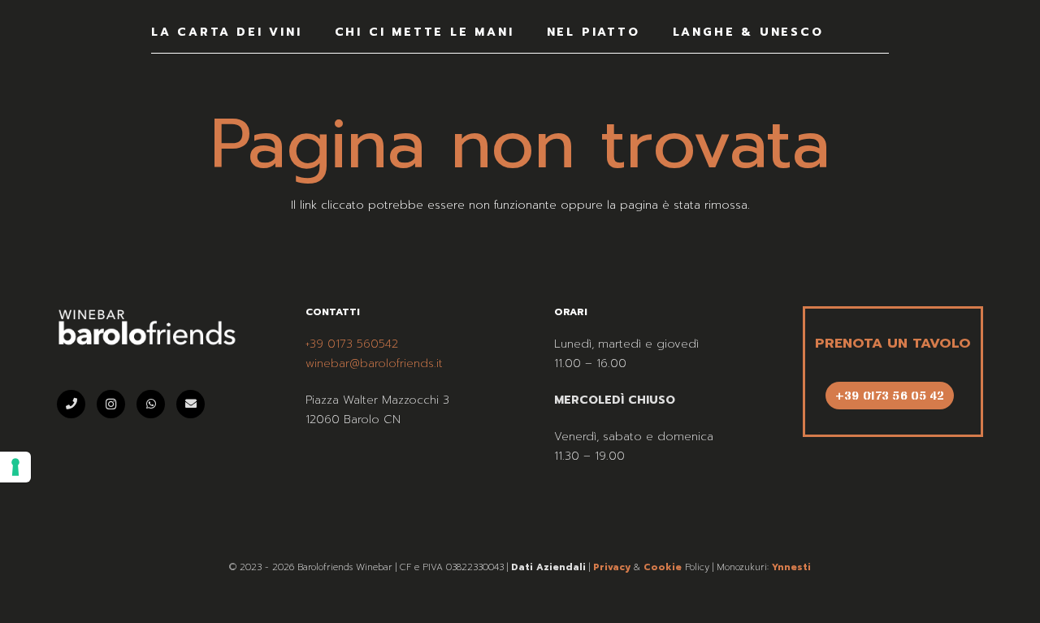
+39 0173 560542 (352, 344)
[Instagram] (111, 404)
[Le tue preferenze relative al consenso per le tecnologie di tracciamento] (15, 467)
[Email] (190, 404)
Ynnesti (791, 567)
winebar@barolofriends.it (374, 363)
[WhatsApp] (150, 404)
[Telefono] (71, 404)
